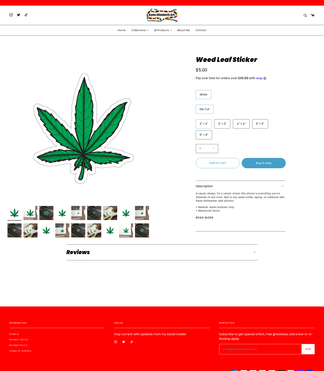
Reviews (78, 252)
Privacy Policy (18, 339)
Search (14, 334)
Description (204, 186)
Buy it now (264, 163)
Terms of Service (20, 351)
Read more (205, 217)
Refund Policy (18, 345)
